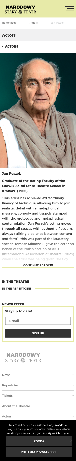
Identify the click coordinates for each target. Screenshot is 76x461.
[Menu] (69, 8)
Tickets (7, 396)
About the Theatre (16, 406)
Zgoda (39, 441)
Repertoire (10, 385)
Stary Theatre (20, 9)
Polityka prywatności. (39, 452)
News (6, 375)
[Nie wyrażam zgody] (71, 440)
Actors (34, 22)
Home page (9, 22)
